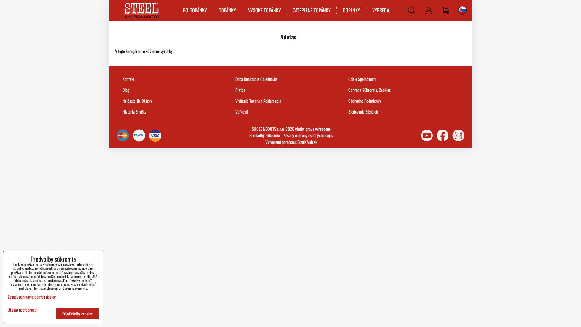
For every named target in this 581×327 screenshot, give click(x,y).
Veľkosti (241, 111)
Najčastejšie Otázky (137, 100)
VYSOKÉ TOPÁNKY (264, 10)
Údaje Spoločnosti (362, 79)
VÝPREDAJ (381, 10)
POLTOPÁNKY (195, 10)
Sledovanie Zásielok (363, 111)
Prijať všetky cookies (77, 314)
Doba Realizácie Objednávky (256, 79)
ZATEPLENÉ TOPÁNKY (312, 10)
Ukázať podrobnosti (22, 310)
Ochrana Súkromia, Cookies (369, 90)
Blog (126, 90)
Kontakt (128, 79)
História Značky (134, 111)
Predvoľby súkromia (264, 135)
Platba (240, 90)
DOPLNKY (351, 10)
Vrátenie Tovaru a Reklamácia (258, 100)
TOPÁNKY (227, 10)
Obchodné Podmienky (364, 100)
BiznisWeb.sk (307, 142)
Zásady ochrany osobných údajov (308, 135)
